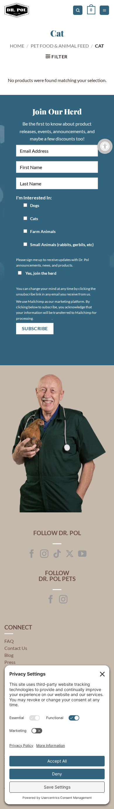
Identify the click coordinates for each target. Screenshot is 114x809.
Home (17, 45)
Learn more (43, 318)
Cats (34, 218)
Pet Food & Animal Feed (60, 45)
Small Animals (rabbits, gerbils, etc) (62, 244)
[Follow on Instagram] (44, 554)
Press (9, 662)
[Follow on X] (69, 554)
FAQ (9, 641)
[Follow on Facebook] (31, 554)
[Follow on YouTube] (82, 554)
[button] (91, 10)
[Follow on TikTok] (57, 554)
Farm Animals (43, 231)
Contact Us (15, 648)
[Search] (77, 10)
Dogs (34, 205)
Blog (8, 655)
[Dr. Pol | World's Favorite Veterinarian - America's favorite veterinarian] (29, 10)
